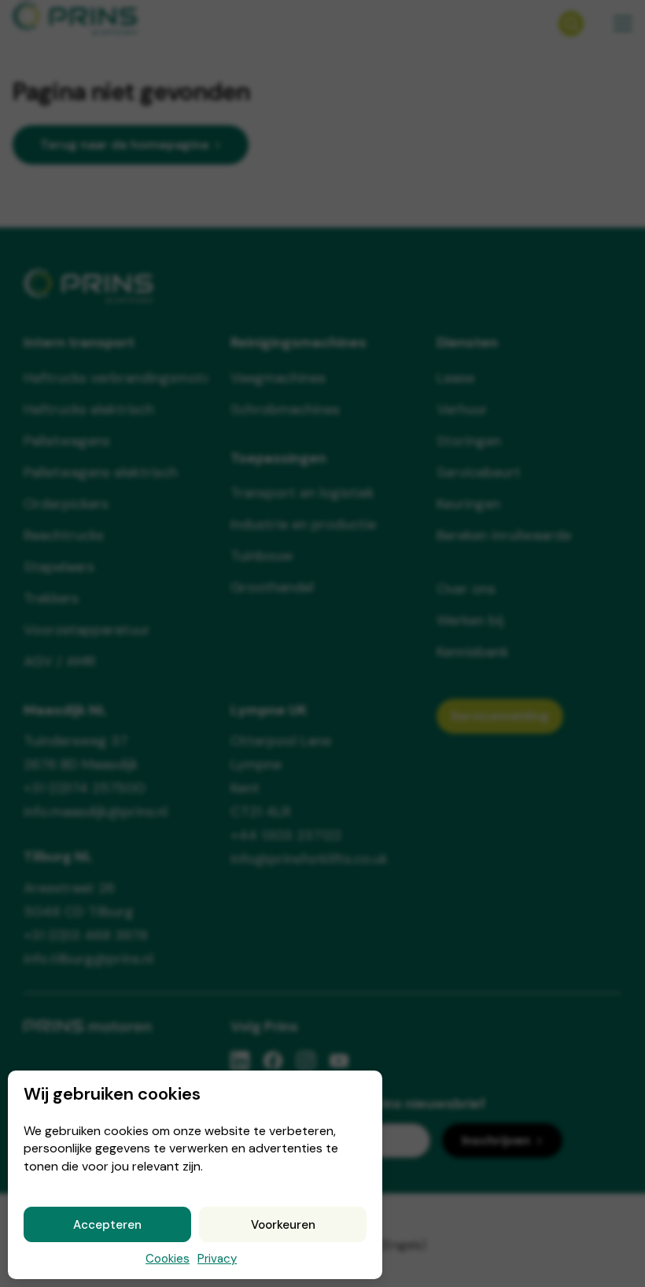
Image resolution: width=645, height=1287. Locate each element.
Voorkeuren (283, 1225)
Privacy (217, 1259)
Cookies (168, 1259)
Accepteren (107, 1225)
